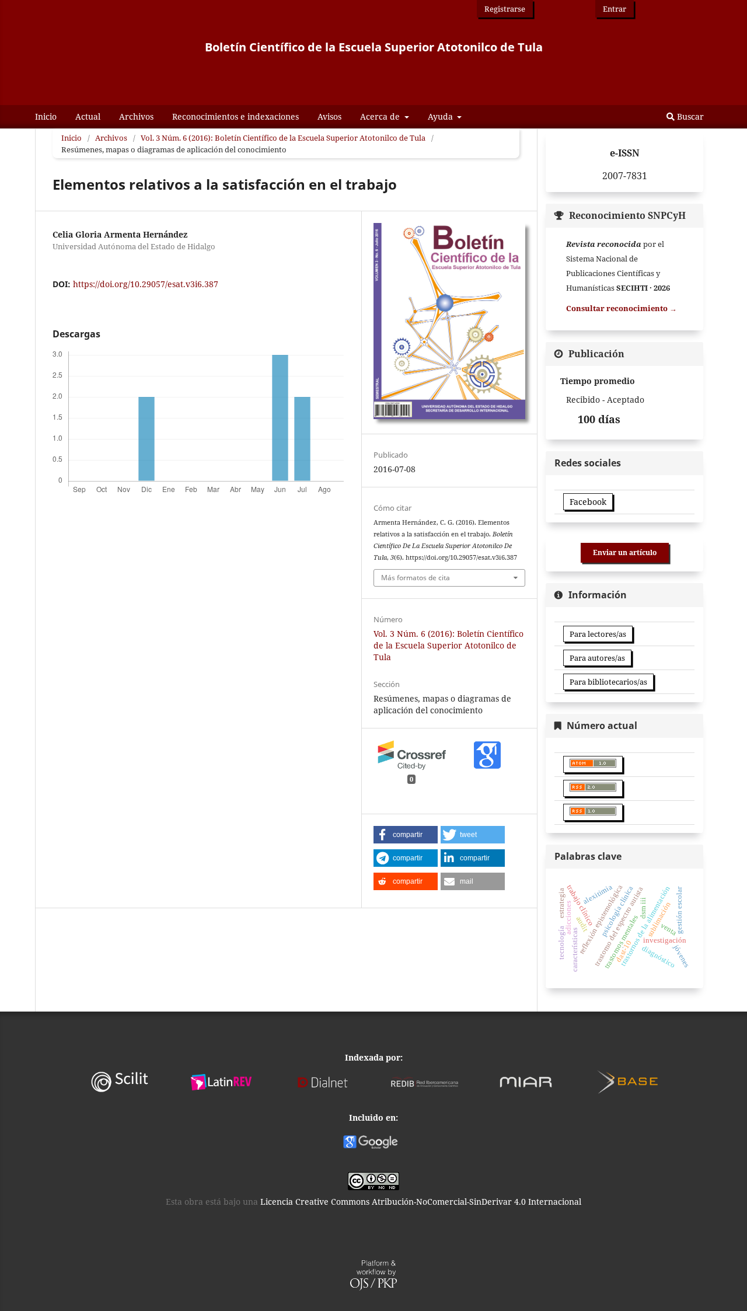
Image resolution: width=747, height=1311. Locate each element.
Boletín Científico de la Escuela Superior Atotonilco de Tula (374, 47)
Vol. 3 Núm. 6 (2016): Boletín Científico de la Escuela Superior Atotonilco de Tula (283, 138)
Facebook (588, 501)
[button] (406, 834)
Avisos (329, 116)
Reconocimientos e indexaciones (235, 116)
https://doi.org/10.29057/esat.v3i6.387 (145, 284)
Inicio (46, 116)
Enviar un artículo (625, 552)
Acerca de (381, 116)
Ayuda (441, 116)
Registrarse (504, 9)
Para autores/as (597, 658)
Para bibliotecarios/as (608, 682)
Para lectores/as (598, 634)
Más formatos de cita (415, 578)
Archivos (136, 116)
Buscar (689, 116)
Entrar (614, 9)
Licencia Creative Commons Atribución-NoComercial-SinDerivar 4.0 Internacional (420, 1201)
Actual (87, 116)
